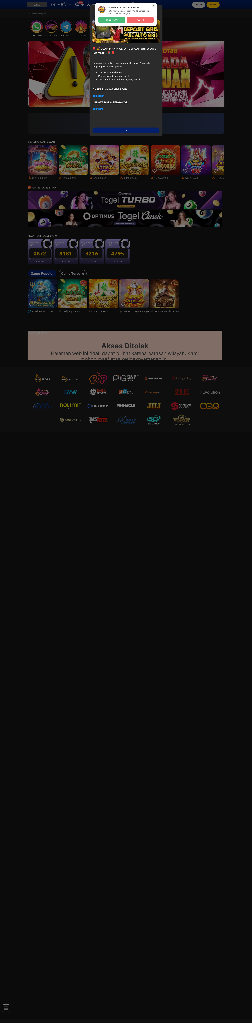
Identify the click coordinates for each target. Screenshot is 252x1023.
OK (126, 130)
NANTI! (140, 20)
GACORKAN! (111, 20)
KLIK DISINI (98, 96)
